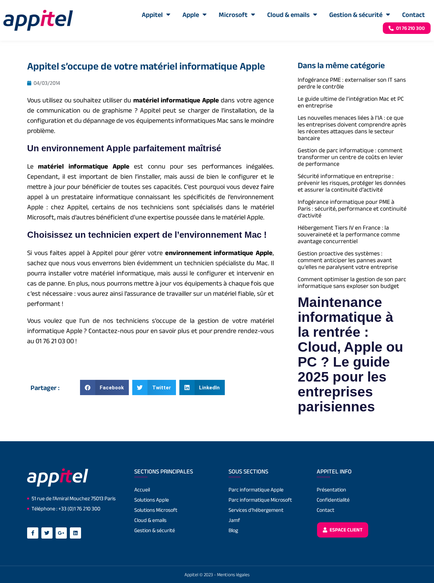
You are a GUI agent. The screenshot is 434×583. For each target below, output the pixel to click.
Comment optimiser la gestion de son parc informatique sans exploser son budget (352, 282)
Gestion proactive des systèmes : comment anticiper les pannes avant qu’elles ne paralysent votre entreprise (348, 260)
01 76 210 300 (410, 28)
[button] (104, 387)
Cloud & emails (288, 14)
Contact (413, 14)
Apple (190, 14)
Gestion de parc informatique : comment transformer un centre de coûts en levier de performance (350, 157)
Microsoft (233, 14)
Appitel (152, 14)
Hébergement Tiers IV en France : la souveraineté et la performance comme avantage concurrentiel (349, 234)
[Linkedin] (75, 533)
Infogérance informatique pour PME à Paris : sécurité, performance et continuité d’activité (352, 208)
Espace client (345, 529)
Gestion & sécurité (355, 14)
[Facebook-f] (32, 533)
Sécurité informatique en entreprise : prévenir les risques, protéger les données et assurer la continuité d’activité (352, 183)
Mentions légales (233, 574)
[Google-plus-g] (61, 533)
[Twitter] (47, 533)
